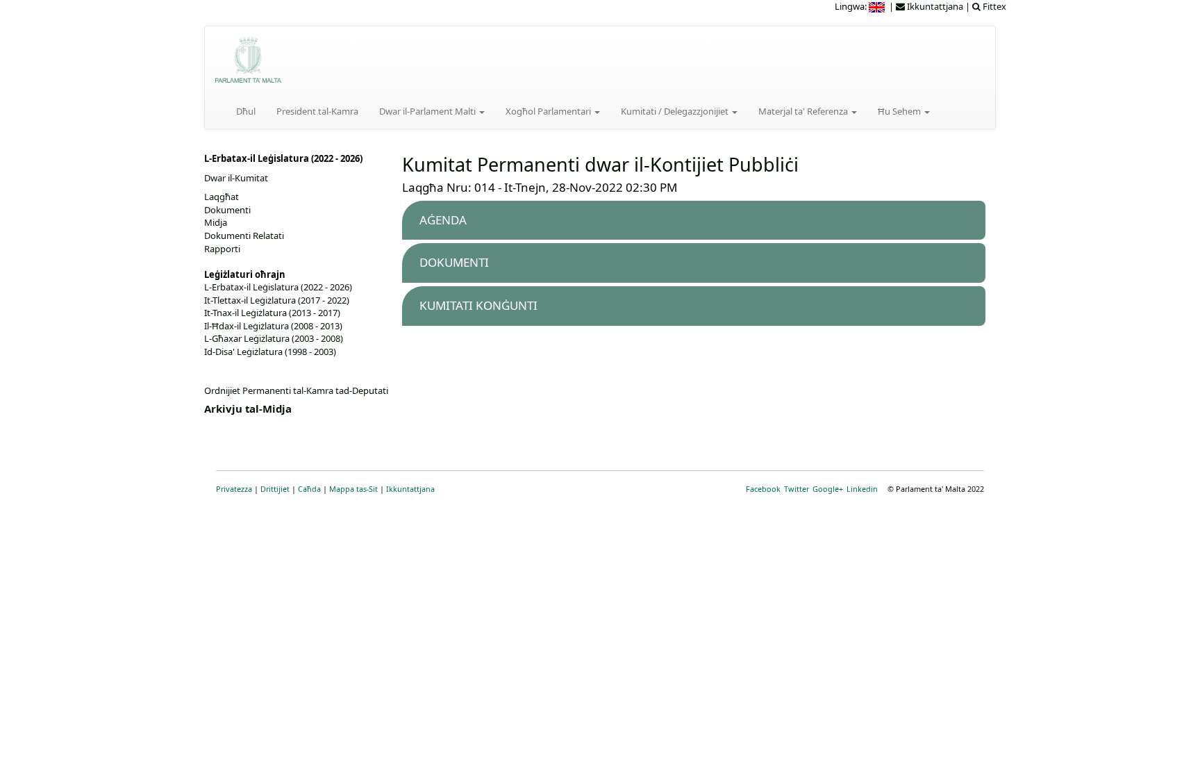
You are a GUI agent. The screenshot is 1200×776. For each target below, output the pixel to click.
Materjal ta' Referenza (804, 111)
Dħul (246, 111)
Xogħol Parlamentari (549, 111)
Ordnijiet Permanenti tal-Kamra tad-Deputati (296, 390)
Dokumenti (227, 210)
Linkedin (862, 489)
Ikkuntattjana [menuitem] (934, 6)
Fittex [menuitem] (993, 6)
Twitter (796, 489)
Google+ (827, 489)
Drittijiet (275, 489)
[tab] (693, 220)
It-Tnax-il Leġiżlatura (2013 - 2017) (272, 312)
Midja (215, 222)
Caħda (309, 489)
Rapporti (222, 248)
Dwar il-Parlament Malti (428, 111)
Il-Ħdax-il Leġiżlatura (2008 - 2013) (273, 326)
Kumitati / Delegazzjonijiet (676, 111)
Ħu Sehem (900, 111)
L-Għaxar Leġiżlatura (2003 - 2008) (273, 338)
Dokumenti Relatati (244, 235)
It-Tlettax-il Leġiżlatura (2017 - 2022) (276, 300)
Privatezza (234, 489)
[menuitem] (878, 6)
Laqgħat (221, 196)
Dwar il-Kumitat (236, 178)
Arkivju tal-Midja (248, 408)
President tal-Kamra (317, 111)
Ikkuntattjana (410, 489)
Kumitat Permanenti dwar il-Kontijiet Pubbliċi (600, 164)
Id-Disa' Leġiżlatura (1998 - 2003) (270, 351)
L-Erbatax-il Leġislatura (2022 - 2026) (278, 287)
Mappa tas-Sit (353, 489)
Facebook (763, 489)
